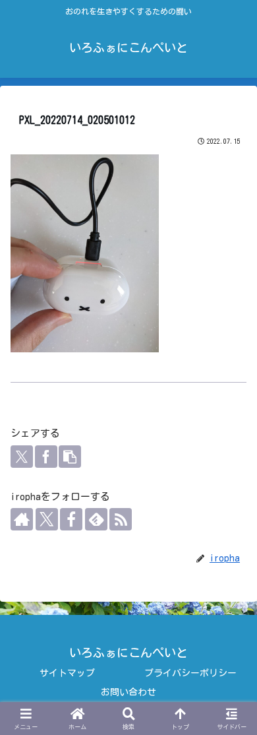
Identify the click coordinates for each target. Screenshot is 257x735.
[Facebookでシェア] (46, 456)
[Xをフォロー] (47, 519)
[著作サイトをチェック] (22, 519)
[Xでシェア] (22, 456)
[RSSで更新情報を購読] (120, 519)
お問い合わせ (128, 692)
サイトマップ (67, 673)
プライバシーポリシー (190, 673)
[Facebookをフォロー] (71, 519)
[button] (70, 456)
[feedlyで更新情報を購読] (96, 519)
